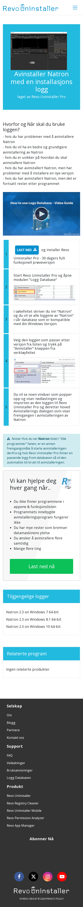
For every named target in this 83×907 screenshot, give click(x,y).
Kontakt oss (15, 737)
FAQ (10, 755)
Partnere (13, 730)
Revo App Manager (21, 825)
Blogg (11, 723)
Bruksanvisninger (20, 770)
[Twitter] (33, 876)
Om (9, 715)
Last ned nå (42, 566)
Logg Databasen (19, 778)
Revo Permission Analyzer (25, 818)
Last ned (24, 250)
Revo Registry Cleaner (23, 803)
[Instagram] (48, 876)
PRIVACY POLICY (55, 898)
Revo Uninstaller (19, 796)
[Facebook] (19, 876)
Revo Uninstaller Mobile (24, 810)
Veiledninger (16, 763)
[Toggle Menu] (75, 7)
